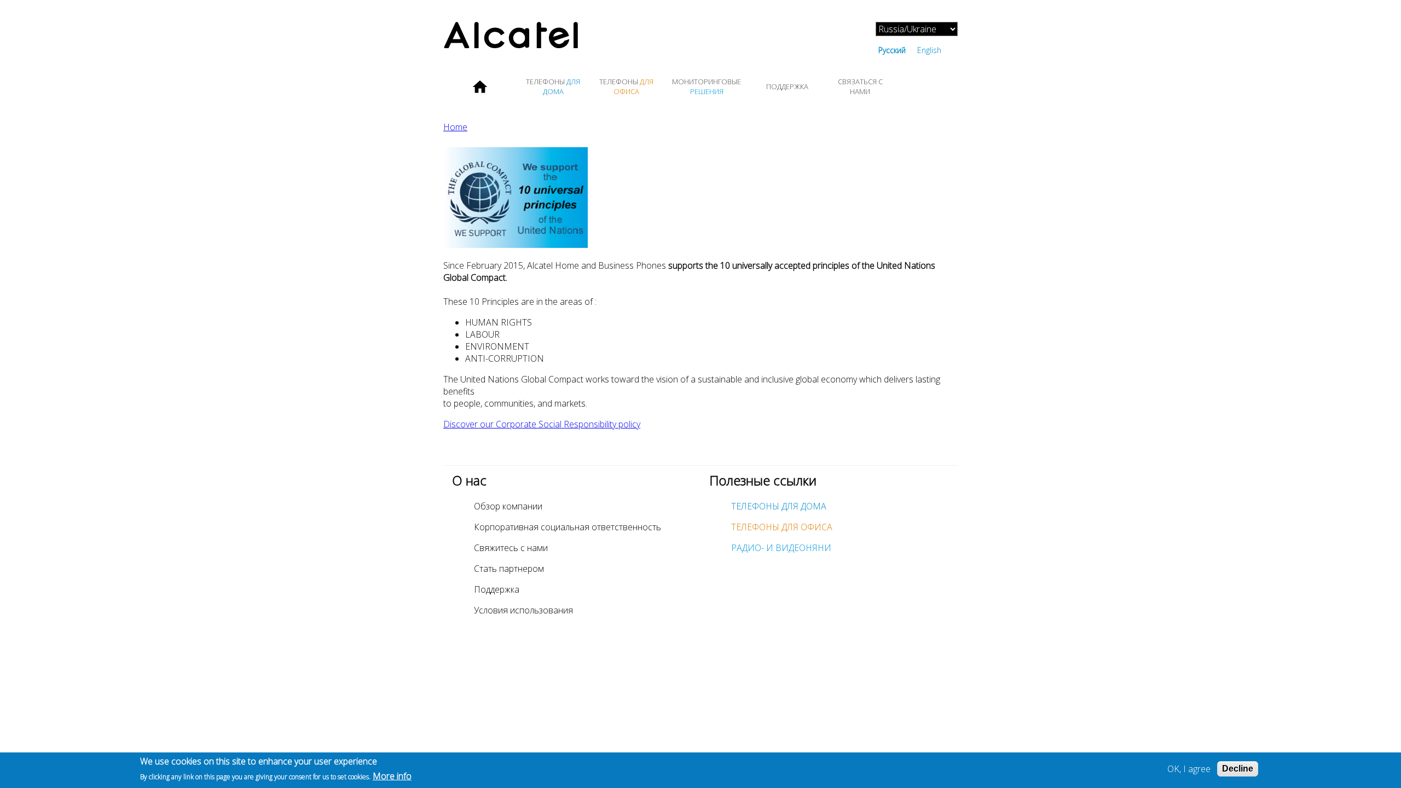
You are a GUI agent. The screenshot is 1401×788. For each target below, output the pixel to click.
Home (480, 86)
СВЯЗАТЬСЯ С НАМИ (860, 86)
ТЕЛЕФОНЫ (553, 86)
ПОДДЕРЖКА (787, 86)
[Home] (571, 36)
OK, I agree (1189, 769)
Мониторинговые (706, 86)
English (929, 50)
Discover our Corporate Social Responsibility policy (541, 424)
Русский (892, 50)
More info (392, 776)
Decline (1237, 768)
